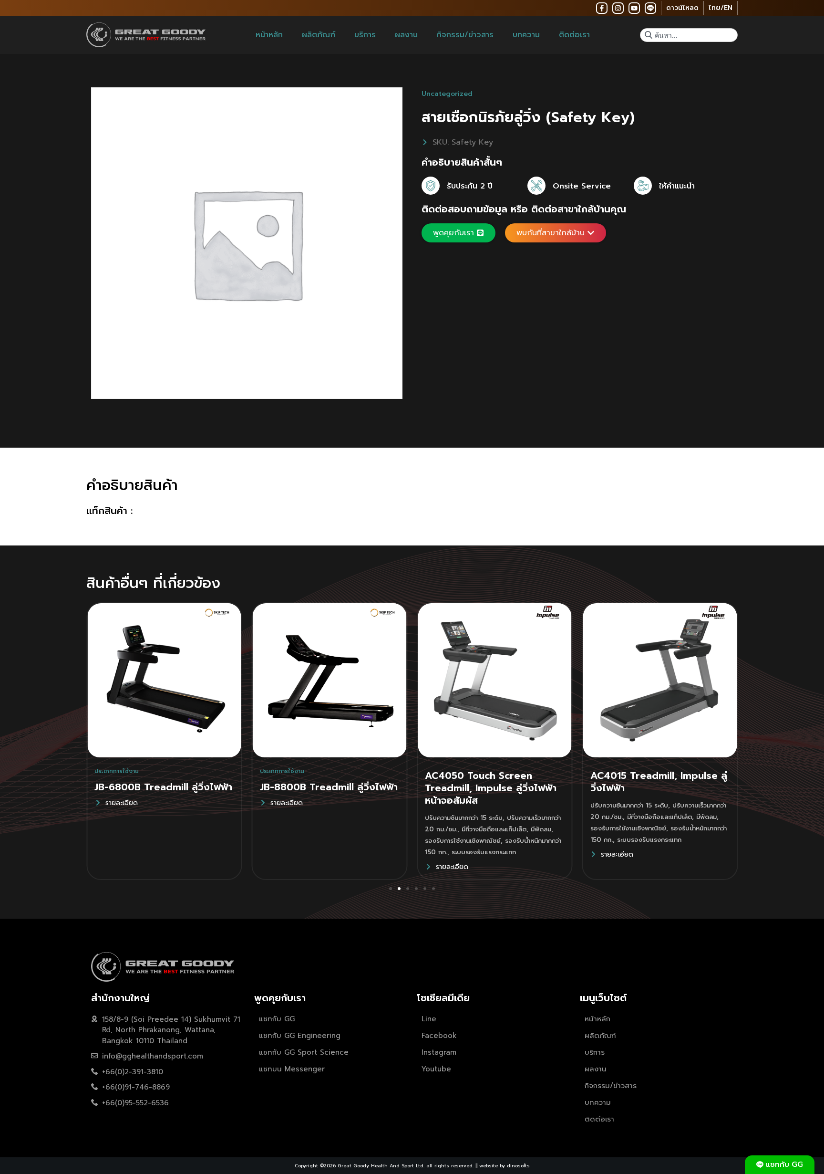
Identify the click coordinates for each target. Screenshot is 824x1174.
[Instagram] (618, 8)
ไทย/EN (720, 8)
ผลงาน (406, 35)
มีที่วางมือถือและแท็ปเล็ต (494, 829)
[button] (390, 888)
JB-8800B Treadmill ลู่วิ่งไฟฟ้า (329, 787)
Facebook (439, 1035)
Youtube (436, 1069)
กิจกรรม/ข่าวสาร (465, 35)
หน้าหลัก (269, 35)
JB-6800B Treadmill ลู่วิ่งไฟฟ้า (163, 787)
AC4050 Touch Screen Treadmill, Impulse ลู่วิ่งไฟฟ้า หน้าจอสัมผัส (490, 787)
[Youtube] (634, 8)
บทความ (526, 35)
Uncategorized (447, 94)
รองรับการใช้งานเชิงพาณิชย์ (463, 840)
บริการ (365, 35)
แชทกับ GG (277, 1019)
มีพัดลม (541, 829)
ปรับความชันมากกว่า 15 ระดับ (464, 817)
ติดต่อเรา (574, 35)
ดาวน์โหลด (682, 8)
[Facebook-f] (602, 8)
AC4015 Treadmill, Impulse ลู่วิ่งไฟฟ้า (658, 781)
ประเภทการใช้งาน (116, 771)
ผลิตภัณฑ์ (318, 35)
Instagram (439, 1052)
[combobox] (689, 35)
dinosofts (518, 1165)
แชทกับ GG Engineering (299, 1035)
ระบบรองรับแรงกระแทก (484, 852)
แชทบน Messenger (292, 1069)
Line (429, 1019)
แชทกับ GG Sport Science (304, 1052)
